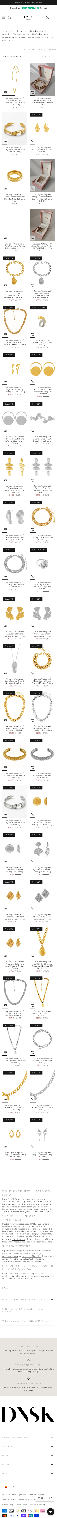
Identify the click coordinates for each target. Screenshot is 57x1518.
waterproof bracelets (31, 1256)
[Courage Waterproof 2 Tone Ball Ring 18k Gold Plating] (42, 321)
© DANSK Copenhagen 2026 (14, 1495)
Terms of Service (9, 1500)
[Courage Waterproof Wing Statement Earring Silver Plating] (42, 1133)
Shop (5, 1455)
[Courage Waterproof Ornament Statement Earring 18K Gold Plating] (42, 801)
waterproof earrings (32, 1253)
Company (7, 1446)
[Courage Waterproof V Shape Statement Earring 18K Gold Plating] (14, 1133)
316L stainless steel (10, 1201)
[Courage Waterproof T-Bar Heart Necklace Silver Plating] (42, 1086)
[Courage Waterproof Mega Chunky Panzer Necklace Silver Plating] (42, 707)
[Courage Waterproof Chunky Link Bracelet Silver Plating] (14, 563)
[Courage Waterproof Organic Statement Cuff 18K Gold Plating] (14, 128)
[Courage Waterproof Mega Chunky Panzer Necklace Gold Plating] (14, 707)
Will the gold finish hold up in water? (26, 1321)
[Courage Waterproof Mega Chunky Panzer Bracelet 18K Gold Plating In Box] (42, 79)
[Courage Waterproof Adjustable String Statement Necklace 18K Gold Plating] (14, 79)
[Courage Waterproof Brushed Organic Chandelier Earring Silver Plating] (42, 467)
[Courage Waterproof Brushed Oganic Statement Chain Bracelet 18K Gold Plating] (14, 272)
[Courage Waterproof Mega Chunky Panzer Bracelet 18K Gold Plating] (42, 660)
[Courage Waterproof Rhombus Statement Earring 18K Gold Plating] (14, 895)
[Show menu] (3, 17)
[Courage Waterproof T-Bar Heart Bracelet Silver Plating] (42, 1039)
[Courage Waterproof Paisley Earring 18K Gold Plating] (42, 128)
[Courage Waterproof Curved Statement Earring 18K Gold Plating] (14, 612)
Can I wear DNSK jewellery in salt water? (23, 1310)
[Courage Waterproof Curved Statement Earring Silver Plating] (42, 612)
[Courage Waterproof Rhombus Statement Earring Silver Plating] (42, 895)
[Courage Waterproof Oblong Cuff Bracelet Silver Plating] (42, 754)
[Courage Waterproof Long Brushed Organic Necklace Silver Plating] (14, 660)
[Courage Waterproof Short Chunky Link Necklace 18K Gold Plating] (14, 321)
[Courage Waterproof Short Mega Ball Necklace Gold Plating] (42, 992)
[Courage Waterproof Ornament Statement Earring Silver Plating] (14, 848)
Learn (5, 1464)
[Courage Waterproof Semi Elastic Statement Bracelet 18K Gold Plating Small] (14, 175)
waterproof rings (10, 1256)
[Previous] (3, 2)
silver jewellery (18, 1239)
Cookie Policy (20, 1505)
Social (5, 1473)
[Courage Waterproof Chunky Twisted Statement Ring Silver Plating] (42, 563)
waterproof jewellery (19, 1250)
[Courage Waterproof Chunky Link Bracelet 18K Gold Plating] (42, 516)
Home (26, 50)
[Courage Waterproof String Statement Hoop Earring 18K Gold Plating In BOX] (42, 175)
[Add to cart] (5, 92)
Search (41, 1495)
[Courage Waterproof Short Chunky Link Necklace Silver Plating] (14, 992)
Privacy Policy (7, 1505)
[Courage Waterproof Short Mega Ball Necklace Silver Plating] (14, 1039)
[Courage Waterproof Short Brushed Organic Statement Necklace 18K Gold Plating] (42, 943)
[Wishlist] (50, 1511)
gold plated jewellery (24, 1236)
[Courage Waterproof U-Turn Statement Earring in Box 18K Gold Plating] (14, 225)
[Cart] (53, 17)
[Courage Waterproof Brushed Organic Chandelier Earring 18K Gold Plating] (14, 467)
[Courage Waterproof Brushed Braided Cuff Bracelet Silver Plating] (42, 417)
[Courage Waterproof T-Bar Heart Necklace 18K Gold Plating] (14, 1086)
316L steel (28, 1259)
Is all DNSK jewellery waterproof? (24, 1299)
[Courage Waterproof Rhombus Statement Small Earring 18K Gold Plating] (14, 943)
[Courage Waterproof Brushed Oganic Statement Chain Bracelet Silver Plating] (42, 272)
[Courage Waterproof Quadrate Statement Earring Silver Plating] (42, 848)
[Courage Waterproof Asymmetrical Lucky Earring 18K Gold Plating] (14, 368)
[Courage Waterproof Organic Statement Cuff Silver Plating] (14, 801)
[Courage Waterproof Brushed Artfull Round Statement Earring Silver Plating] (14, 417)
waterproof (7, 1211)
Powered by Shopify (37, 1505)
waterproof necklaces (12, 1253)
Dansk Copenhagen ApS (15, 1437)
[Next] (53, 2)
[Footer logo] (28, 1414)
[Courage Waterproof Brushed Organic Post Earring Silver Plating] (14, 516)
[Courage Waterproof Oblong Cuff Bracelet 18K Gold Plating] (14, 754)
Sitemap (32, 1495)
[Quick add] (32, 334)
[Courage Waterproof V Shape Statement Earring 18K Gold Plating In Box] (42, 225)
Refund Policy (23, 1500)
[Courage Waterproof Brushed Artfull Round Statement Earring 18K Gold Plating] (42, 368)
